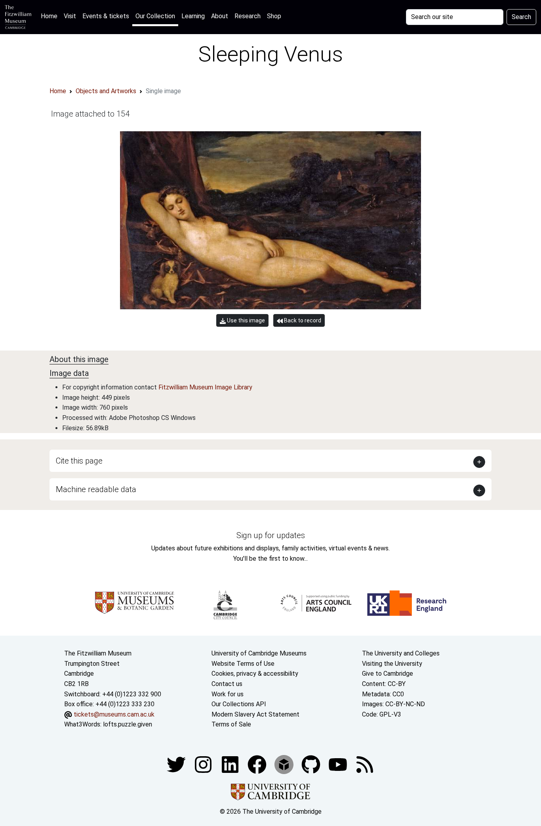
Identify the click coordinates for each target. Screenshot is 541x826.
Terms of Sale (231, 724)
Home (51, 16)
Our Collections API (238, 704)
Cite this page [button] (79, 461)
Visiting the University (392, 663)
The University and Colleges (401, 653)
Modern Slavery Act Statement (255, 714)
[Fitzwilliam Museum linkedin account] (257, 764)
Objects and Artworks (106, 91)
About (219, 16)
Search (521, 17)
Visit (70, 16)
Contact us (226, 684)
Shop (274, 16)
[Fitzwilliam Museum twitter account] (177, 764)
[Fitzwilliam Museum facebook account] (230, 764)
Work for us (227, 694)
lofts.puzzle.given (127, 724)
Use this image (245, 320)
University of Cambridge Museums (259, 653)
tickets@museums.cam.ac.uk (114, 714)
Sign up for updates (270, 535)
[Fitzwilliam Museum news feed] (364, 764)
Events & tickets (105, 16)
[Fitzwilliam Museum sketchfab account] (284, 764)
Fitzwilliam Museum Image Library (205, 387)
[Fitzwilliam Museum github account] (311, 764)
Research (247, 16)
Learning (193, 16)
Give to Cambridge (387, 673)
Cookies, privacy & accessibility (254, 673)
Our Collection (155, 16)
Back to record (302, 320)
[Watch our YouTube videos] (338, 764)
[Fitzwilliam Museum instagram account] (203, 764)
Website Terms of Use (242, 663)
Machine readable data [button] (96, 489)
